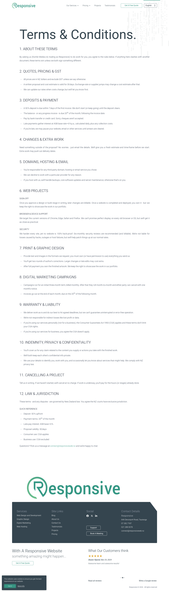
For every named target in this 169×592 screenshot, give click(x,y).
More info (21, 586)
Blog (53, 515)
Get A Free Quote (131, 5)
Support (93, 528)
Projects (97, 5)
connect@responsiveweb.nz (62, 446)
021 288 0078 (127, 527)
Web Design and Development (29, 515)
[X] (92, 516)
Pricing (54, 534)
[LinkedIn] (96, 516)
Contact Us (56, 523)
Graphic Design (23, 519)
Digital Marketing (24, 523)
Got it (10, 586)
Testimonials (110, 5)
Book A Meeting (96, 533)
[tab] (122, 577)
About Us (55, 519)
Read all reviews (95, 581)
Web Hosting (22, 527)
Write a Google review (148, 581)
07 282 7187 (126, 523)
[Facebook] (87, 516)
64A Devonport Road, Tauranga (134, 520)
